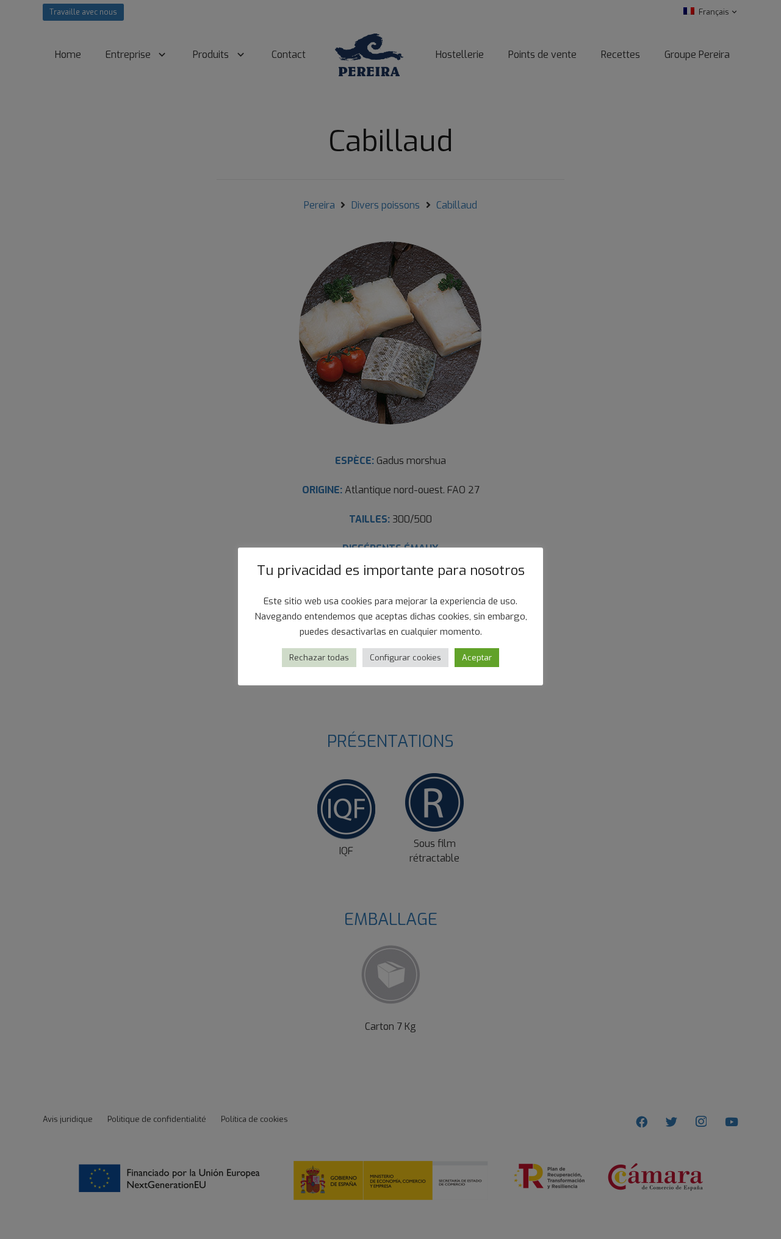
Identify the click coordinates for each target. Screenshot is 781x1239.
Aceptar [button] (477, 657)
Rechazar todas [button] (319, 657)
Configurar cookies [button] (405, 657)
